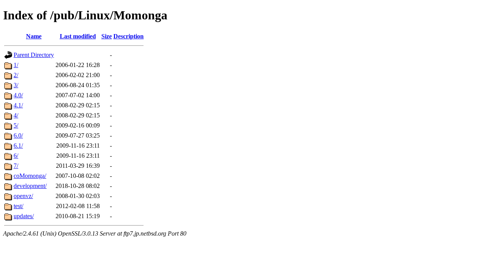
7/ (16, 165)
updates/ (24, 216)
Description (128, 36)
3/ (16, 85)
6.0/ (18, 135)
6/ (16, 155)
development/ (30, 186)
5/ (16, 125)
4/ (16, 115)
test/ (18, 206)
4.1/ (18, 105)
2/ (16, 75)
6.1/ (18, 145)
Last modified (78, 36)
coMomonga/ (30, 175)
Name (34, 36)
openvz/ (23, 196)
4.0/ (18, 95)
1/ (16, 65)
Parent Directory (34, 55)
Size (106, 36)
